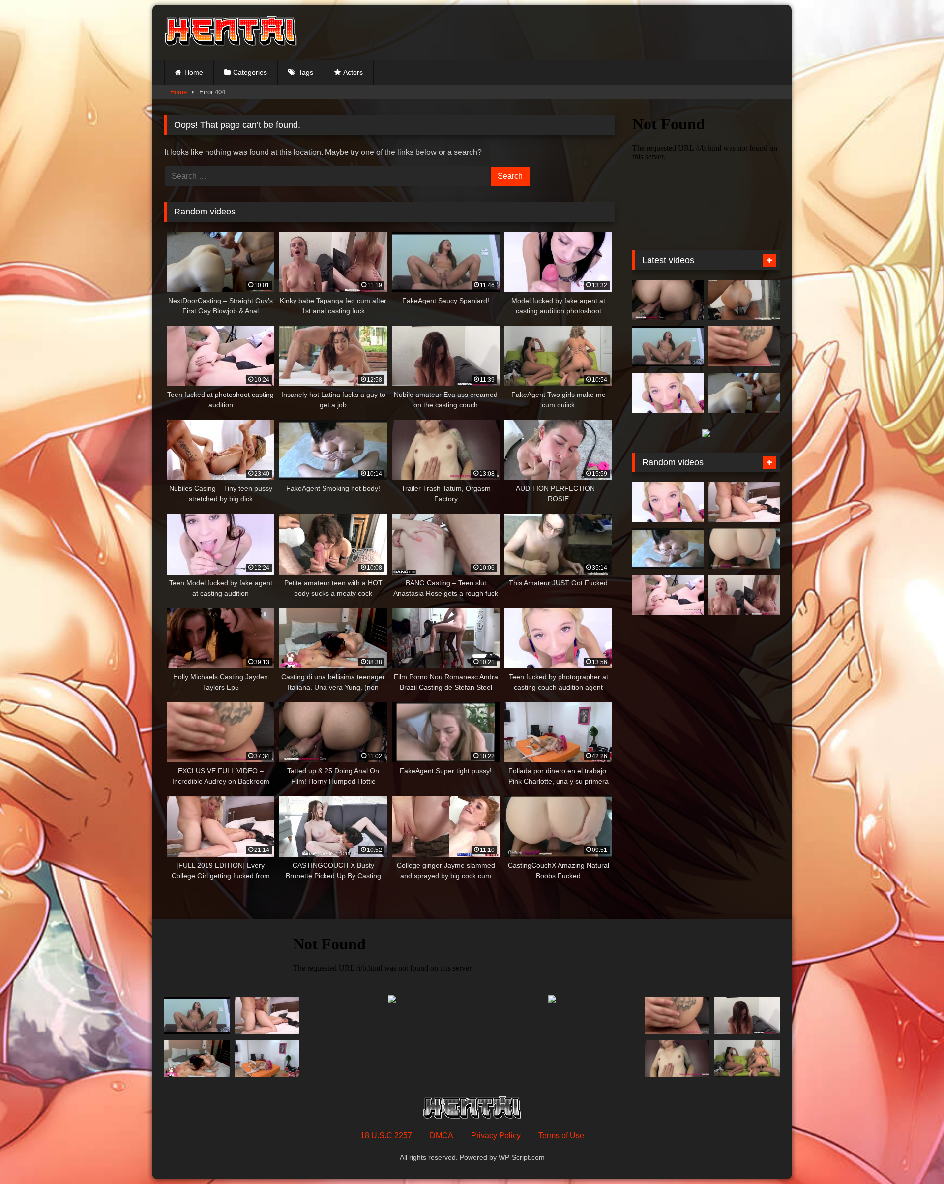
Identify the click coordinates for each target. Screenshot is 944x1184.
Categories (250, 72)
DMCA (441, 1135)
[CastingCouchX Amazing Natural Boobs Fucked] (744, 548)
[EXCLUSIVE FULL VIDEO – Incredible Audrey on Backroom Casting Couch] (744, 346)
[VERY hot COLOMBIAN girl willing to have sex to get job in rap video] (744, 300)
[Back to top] (913, 1154)
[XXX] (230, 32)
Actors (353, 72)
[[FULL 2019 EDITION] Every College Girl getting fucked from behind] (744, 502)
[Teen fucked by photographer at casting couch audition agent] (668, 393)
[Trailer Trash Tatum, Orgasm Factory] (677, 1058)
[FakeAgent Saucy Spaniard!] (668, 346)
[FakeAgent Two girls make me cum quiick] (747, 1058)
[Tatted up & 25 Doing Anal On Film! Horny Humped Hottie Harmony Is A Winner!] (668, 300)
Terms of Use (561, 1135)
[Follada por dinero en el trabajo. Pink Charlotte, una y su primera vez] (267, 1058)
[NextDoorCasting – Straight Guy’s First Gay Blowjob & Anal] (744, 393)
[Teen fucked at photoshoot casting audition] (668, 595)
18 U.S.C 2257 (386, 1135)
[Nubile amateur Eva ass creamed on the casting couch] (747, 1015)
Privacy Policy (496, 1135)
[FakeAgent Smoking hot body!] (668, 548)
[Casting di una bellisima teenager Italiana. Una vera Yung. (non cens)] (197, 1058)
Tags (305, 72)
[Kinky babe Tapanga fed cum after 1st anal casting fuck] (744, 595)
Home (193, 72)
